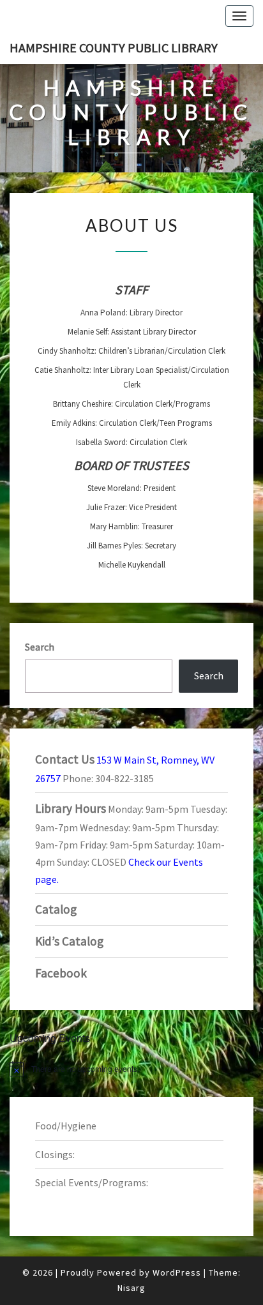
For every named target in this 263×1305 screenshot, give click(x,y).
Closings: (55, 1154)
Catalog (56, 909)
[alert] (131, 1068)
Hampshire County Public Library (114, 48)
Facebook (61, 973)
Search (39, 646)
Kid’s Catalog (69, 941)
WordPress (177, 1272)
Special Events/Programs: (91, 1182)
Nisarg (131, 1288)
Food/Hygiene (65, 1125)
